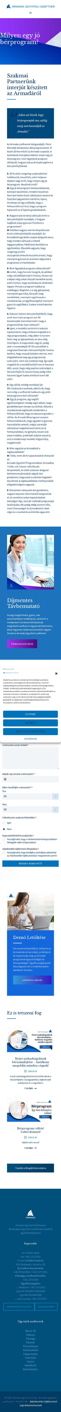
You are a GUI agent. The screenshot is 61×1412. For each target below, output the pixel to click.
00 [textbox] (5, 809)
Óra (4, 791)
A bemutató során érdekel (15, 745)
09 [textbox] (5, 796)
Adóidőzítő (30, 1365)
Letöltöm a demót (32, 980)
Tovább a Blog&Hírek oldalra (30, 1168)
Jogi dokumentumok (30, 1405)
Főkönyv (30, 1334)
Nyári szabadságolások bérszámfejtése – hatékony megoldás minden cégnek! (30, 1062)
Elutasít (30, 722)
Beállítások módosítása (30, 731)
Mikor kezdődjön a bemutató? (17, 787)
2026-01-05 (32, 1137)
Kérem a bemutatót (30, 863)
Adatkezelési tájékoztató (43, 1401)
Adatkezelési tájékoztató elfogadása (20, 849)
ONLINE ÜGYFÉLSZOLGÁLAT (19, 1306)
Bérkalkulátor (30, 1369)
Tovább (28, 1088)
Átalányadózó (30, 1350)
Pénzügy (30, 1338)
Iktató (30, 1361)
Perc (4, 804)
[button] (56, 673)
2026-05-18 (32, 1071)
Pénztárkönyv (30, 1346)
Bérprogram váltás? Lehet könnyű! (30, 1130)
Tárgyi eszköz (30, 1353)
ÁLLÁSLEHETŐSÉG (46, 1306)
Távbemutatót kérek (22, 643)
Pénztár (30, 1342)
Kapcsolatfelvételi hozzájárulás (18, 835)
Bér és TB (30, 1330)
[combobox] (30, 796)
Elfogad (30, 714)
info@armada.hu (34, 1260)
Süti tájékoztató (30, 738)
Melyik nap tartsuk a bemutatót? (18, 774)
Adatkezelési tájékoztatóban (23, 855)
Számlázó (30, 1357)
